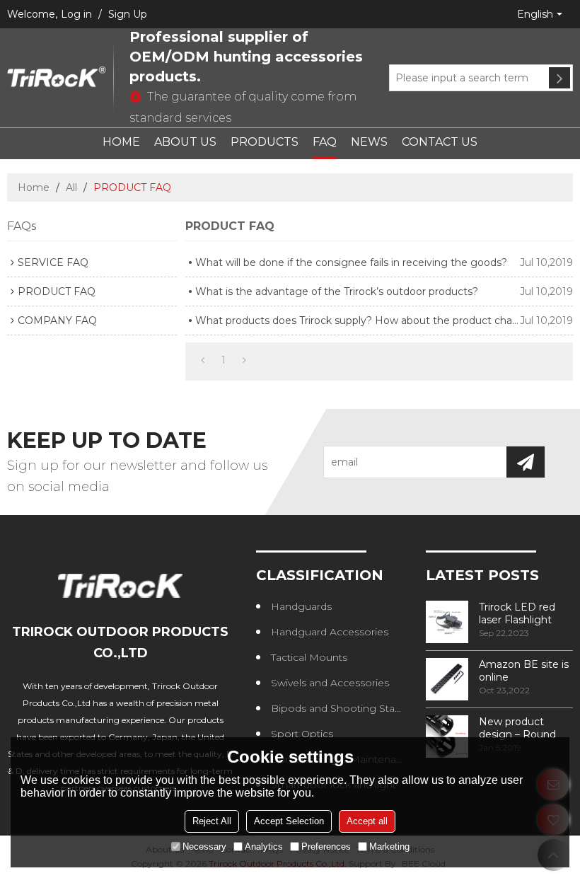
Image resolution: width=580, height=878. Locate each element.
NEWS (369, 142)
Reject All (211, 821)
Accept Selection (289, 821)
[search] (559, 77)
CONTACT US (439, 142)
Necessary (204, 846)
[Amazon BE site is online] (447, 679)
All (71, 187)
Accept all (367, 821)
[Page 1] (202, 360)
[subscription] (525, 462)
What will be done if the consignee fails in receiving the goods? (351, 262)
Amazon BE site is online (524, 670)
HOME (121, 142)
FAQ (325, 142)
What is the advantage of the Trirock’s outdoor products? (336, 291)
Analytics (264, 846)
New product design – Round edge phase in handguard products (517, 728)
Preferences (326, 846)
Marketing (389, 846)
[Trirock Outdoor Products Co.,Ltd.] (56, 78)
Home (34, 187)
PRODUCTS (264, 142)
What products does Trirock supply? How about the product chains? (357, 320)
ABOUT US (185, 142)
